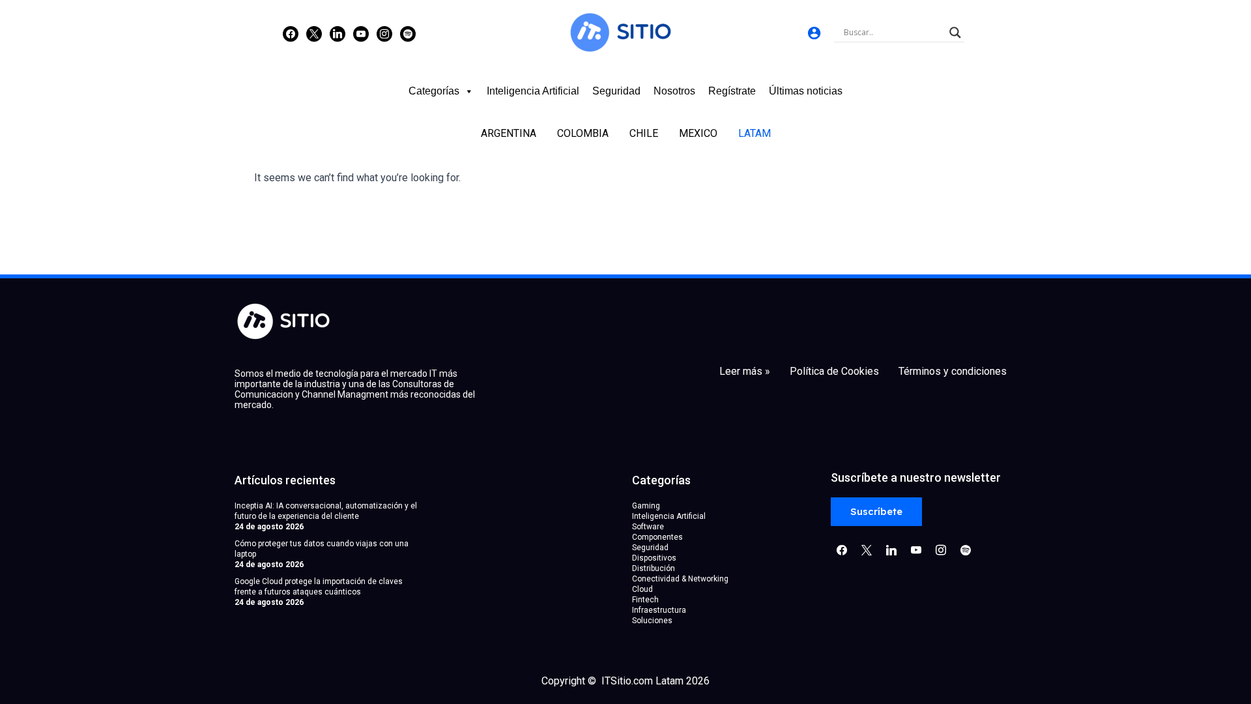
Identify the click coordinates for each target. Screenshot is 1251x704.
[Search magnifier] (955, 32)
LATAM (754, 133)
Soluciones (652, 620)
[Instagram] (337, 33)
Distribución (653, 568)
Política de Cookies (834, 371)
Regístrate (732, 90)
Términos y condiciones (953, 371)
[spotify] (408, 33)
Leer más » (744, 371)
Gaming (646, 505)
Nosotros (674, 90)
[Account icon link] (814, 33)
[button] (876, 512)
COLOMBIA (583, 133)
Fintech (645, 599)
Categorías (434, 90)
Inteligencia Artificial (533, 90)
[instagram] (384, 33)
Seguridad (616, 90)
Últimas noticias (805, 90)
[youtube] (361, 33)
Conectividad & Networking (680, 578)
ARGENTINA (508, 133)
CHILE (643, 133)
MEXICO (698, 133)
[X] (314, 33)
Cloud (642, 589)
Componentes (657, 537)
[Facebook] (290, 33)
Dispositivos (654, 558)
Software (648, 526)
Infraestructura (659, 610)
